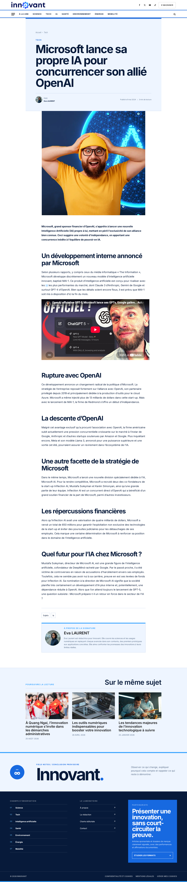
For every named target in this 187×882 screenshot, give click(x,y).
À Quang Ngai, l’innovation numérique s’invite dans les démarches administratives (47, 728)
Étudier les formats (152, 855)
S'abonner (167, 5)
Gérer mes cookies (167, 876)
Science (37, 14)
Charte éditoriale (98, 821)
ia (53, 615)
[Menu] (13, 14)
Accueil (38, 32)
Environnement (82, 14)
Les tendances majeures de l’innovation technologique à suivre (138, 726)
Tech (48, 14)
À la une (24, 14)
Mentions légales (145, 876)
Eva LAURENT (76, 633)
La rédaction (98, 814)
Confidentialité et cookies (119, 876)
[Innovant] (28, 5)
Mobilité (113, 14)
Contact (98, 828)
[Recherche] (174, 14)
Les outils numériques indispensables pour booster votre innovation (91, 726)
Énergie (99, 14)
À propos (98, 808)
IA (56, 14)
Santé (65, 14)
